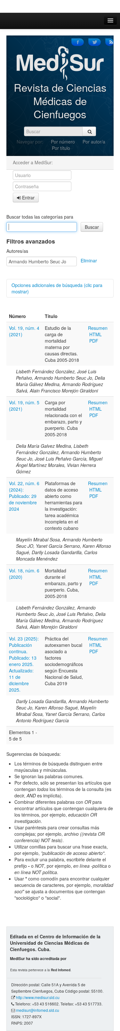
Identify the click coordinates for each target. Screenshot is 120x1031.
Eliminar (89, 260)
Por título (61, 148)
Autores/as (17, 251)
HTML (95, 334)
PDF (93, 340)
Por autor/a (94, 141)
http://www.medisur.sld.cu (38, 997)
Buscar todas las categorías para (39, 216)
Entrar (28, 197)
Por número (63, 141)
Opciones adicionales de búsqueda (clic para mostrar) (57, 288)
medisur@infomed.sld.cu (37, 1010)
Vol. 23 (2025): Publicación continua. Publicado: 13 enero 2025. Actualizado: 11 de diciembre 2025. (24, 664)
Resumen (98, 328)
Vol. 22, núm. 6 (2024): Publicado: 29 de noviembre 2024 (24, 496)
